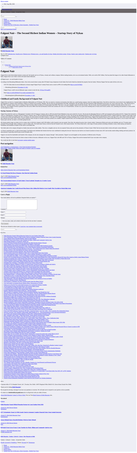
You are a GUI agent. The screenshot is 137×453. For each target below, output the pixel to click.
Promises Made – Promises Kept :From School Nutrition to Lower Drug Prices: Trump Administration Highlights (32, 351)
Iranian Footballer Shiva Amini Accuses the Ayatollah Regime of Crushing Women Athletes (27, 338)
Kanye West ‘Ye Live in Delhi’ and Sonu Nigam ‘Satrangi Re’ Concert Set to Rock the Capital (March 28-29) (31, 333)
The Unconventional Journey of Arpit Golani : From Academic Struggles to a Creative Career (26, 180)
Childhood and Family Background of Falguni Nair (20, 66)
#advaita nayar (11, 54)
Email (3, 215)
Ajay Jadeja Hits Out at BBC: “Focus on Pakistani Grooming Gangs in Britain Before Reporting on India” (30, 255)
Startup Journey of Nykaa (17, 67)
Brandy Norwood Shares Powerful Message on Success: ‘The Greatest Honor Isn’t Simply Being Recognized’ (31, 248)
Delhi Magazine (16, 387)
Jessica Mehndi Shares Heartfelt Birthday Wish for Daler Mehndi (20, 238)
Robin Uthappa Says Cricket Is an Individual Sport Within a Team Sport (22, 244)
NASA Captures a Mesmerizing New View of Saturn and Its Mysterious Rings (23, 368)
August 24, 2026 (5, 423)
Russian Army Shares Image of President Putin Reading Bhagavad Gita (22, 376)
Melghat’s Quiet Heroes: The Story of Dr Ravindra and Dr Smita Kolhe (22, 342)
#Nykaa (42, 90)
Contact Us (6, 22)
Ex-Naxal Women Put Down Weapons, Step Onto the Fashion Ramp (19, 173)
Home (5, 19)
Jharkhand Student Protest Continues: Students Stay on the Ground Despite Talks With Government (29, 260)
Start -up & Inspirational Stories (8, 29)
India (2, 170)
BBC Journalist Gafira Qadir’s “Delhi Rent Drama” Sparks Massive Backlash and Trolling (26, 315)
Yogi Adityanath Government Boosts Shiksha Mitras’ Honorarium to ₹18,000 (23, 283)
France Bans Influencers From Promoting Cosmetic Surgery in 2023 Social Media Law (25, 352)
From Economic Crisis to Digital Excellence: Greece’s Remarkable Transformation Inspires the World (29, 270)
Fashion (3, 401)
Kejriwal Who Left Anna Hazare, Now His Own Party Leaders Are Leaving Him (24, 316)
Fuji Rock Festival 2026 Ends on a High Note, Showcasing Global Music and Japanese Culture (28, 273)
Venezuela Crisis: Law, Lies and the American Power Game (19, 366)
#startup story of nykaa (91, 54)
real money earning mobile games (26, 140)
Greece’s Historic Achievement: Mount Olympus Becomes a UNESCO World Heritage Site (27, 261)
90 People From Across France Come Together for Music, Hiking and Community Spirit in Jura (28, 240)
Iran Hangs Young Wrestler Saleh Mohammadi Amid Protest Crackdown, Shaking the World (27, 331)
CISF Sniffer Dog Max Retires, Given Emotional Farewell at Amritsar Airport (23, 306)
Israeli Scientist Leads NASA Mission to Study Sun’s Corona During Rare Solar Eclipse (26, 253)
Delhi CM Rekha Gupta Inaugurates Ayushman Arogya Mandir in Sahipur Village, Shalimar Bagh (28, 335)
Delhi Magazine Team (8, 51)
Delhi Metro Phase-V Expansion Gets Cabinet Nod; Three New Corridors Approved (25, 369)
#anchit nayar (19, 54)
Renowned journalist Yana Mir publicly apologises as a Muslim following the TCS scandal (26, 321)
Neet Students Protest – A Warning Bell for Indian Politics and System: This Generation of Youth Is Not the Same (32, 274)
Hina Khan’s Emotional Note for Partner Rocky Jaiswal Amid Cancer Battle (23, 277)
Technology (4, 409)
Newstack (24, 442)
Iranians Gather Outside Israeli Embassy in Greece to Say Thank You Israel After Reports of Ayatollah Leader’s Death (33, 336)
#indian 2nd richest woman (59, 54)
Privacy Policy (7, 23)
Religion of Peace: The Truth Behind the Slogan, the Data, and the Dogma (22, 250)
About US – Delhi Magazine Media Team (14, 20)
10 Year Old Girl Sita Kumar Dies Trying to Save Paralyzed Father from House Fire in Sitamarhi (28, 309)
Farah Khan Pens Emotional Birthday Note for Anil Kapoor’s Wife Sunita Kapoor (24, 328)
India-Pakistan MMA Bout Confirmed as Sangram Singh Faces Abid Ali (22, 297)
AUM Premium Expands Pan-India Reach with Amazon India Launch (21, 286)
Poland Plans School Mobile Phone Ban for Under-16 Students (19, 332)
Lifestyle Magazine (8, 170)
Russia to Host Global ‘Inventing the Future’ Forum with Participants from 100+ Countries (26, 268)
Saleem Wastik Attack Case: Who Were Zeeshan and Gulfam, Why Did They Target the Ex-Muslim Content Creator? (33, 345)
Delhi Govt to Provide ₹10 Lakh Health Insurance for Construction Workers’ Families (25, 284)
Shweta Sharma (13, 407)
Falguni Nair (8, 65)
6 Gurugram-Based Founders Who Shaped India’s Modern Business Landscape (24, 289)
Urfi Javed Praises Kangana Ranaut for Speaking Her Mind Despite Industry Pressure (25, 243)
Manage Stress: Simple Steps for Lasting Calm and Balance (19, 343)
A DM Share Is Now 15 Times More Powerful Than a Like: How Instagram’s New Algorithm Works (29, 275)
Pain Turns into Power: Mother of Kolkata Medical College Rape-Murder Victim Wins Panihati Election (30, 305)
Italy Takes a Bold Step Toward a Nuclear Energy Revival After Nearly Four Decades (25, 265)
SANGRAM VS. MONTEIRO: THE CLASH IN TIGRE (18, 359)
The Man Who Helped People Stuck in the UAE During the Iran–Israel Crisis (23, 341)
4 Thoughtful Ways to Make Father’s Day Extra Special (18, 287)
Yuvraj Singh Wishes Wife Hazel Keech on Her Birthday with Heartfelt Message (24, 349)
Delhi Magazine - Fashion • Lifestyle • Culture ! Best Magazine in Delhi (18, 436)
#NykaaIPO (47, 90)
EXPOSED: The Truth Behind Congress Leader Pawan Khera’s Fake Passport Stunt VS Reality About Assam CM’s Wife (34, 322)
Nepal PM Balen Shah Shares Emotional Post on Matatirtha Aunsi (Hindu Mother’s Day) (26, 319)
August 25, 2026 (5, 415)
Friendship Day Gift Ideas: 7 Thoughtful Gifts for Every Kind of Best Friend (23, 263)
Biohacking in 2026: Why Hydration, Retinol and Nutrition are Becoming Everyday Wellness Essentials (30, 296)
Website (3, 218)
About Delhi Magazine (6, 395)
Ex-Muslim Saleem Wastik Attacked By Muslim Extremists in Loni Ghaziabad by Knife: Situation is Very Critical (32, 355)
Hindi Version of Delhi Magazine (41, 395)
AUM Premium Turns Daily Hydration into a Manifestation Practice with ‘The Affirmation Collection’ (29, 299)
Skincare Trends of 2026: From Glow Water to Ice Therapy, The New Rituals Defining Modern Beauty (29, 293)
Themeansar (31, 442)
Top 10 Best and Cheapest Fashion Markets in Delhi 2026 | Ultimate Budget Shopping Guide (27, 313)
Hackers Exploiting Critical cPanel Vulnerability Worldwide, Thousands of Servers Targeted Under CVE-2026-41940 (33, 302)
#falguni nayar (26, 54)
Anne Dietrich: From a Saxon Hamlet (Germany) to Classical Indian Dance (22, 358)
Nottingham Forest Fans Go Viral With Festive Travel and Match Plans (21, 375)
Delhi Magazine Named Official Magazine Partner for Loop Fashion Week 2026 (24, 235)
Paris (2, 424)
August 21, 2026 (5, 430)
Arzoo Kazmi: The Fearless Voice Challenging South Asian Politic (20, 363)
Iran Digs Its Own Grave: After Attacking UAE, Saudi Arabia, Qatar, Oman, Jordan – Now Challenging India (31, 318)
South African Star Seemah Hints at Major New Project (17, 372)
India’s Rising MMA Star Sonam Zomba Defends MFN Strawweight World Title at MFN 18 (27, 307)
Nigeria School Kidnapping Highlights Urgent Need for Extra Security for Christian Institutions (28, 378)
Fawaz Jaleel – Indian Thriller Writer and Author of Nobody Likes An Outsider (20, 148)
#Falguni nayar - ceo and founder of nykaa (41, 54)
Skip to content (4, 1)
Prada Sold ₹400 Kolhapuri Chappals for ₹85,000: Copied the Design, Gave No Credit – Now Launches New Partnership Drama (36, 311)
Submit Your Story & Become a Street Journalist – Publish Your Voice (21, 25)
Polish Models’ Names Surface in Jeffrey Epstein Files (17, 365)
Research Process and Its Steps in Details (14, 361)
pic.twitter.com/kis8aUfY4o (27, 92)
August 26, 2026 (5, 407)
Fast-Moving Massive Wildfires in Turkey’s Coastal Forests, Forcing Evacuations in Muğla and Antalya (29, 264)
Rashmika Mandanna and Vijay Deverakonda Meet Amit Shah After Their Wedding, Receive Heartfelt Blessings (32, 348)
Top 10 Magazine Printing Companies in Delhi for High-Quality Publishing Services (25, 323)
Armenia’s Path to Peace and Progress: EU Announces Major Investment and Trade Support (27, 271)
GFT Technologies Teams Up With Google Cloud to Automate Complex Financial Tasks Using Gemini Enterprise (32, 237)
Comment (4, 209)
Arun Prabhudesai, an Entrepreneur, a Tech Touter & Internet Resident (18, 147)
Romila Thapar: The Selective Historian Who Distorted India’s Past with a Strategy (24, 295)
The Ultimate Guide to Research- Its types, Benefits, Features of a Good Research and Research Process (30, 362)
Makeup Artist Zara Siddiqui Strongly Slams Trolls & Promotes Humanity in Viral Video (26, 300)
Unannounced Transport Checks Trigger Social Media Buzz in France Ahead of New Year (26, 373)
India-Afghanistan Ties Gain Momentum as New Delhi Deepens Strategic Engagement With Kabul (28, 247)
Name (3, 212)
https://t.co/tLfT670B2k (76, 84)
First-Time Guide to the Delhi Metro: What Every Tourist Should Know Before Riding (25, 267)
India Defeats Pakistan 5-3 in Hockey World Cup (16, 241)
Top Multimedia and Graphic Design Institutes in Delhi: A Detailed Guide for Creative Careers (27, 325)
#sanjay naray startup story (78, 54)
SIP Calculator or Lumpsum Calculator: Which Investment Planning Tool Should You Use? (26, 292)
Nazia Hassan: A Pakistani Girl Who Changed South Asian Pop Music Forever (23, 281)
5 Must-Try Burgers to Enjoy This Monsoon (15, 280)
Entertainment (4, 416)
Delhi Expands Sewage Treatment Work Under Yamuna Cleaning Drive (22, 356)
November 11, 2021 (30, 95)
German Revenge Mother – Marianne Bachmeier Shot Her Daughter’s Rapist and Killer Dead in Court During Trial (33, 353)
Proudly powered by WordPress (9, 442)
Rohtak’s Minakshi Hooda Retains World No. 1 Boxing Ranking (20, 290)
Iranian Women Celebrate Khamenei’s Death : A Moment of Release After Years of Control (26, 346)
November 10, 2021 (23, 87)
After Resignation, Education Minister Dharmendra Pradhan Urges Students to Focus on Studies (28, 278)
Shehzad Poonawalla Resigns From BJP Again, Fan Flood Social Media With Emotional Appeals (28, 245)
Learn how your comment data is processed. (31, 226)
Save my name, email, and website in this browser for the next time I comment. (22, 221)
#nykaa (69, 54)
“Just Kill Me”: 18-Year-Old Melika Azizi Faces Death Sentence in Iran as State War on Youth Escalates (30, 329)
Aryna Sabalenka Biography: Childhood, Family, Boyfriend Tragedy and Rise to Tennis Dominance (29, 339)
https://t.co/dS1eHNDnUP (13, 92)
